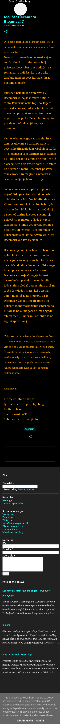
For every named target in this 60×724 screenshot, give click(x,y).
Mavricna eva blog (12, 532)
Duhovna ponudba (12, 503)
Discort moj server (12, 526)
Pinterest (7, 520)
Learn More (25, 720)
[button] (6, 32)
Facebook (7, 517)
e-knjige (7, 500)
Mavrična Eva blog (20, 1)
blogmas (29, 429)
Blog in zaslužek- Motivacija (17, 654)
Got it (40, 720)
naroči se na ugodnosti (15, 523)
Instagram (8, 514)
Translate (29, 489)
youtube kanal (10, 529)
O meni (6, 625)
